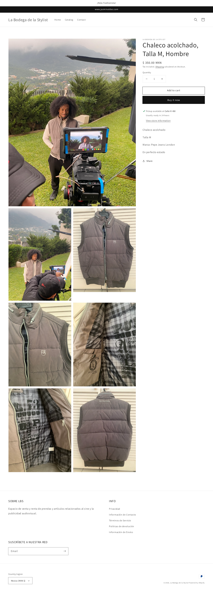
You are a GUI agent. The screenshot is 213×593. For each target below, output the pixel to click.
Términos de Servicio (120, 520)
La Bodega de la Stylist (179, 583)
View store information (158, 120)
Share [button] (149, 160)
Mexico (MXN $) (18, 580)
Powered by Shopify (197, 583)
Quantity (147, 72)
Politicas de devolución (121, 526)
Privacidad (114, 508)
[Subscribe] (64, 551)
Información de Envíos (121, 532)
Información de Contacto (122, 514)
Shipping (159, 66)
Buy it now (173, 100)
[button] (195, 19)
